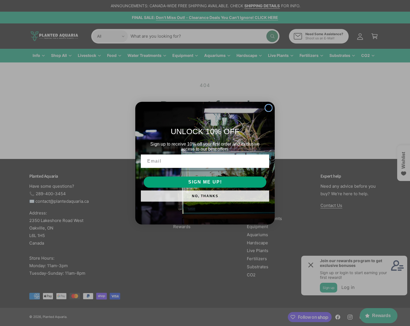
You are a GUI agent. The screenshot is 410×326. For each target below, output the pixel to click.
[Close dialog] (268, 108)
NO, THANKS (205, 196)
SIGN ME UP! (205, 182)
